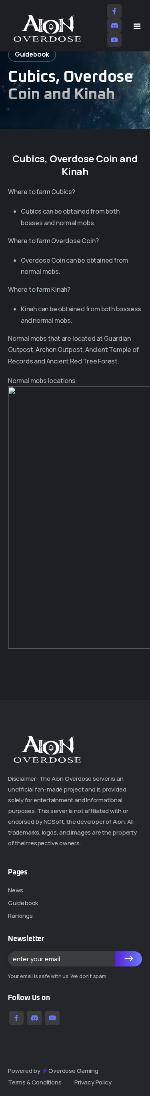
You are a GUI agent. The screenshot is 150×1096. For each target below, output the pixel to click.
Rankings (20, 915)
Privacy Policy (92, 1082)
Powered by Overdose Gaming (53, 1071)
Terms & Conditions (34, 1082)
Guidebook (23, 903)
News (15, 890)
